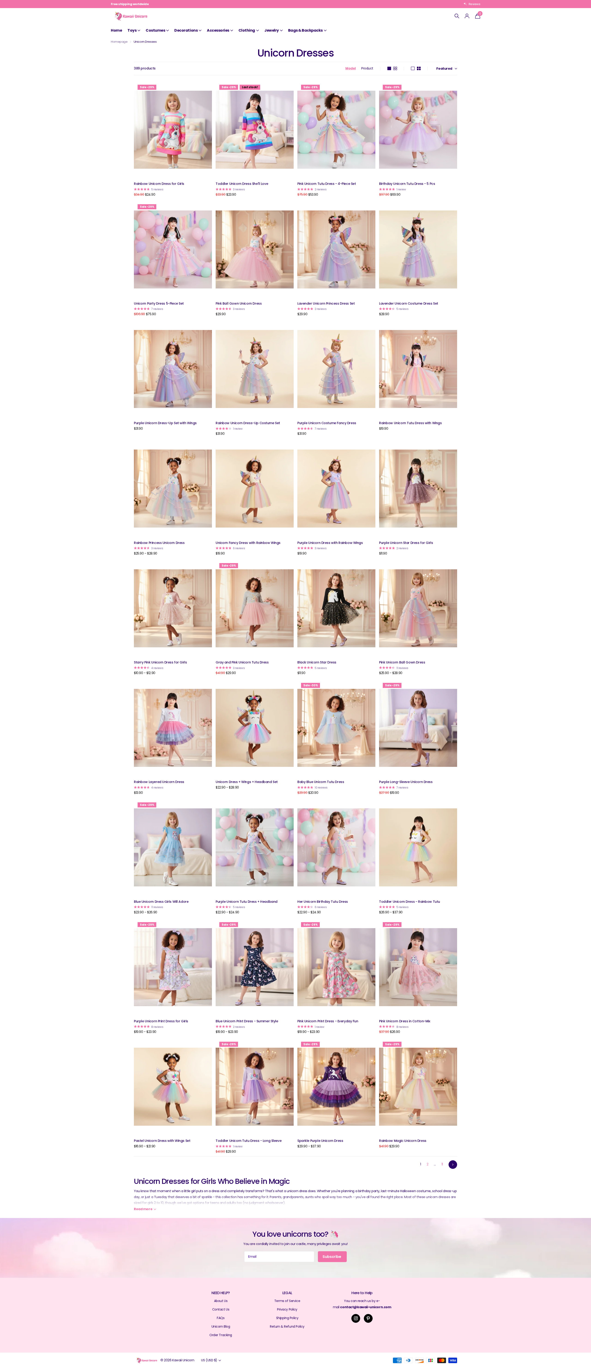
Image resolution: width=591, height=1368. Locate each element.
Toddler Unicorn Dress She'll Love (242, 183)
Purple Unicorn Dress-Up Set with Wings (165, 423)
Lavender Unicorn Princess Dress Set (326, 303)
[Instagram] (355, 1318)
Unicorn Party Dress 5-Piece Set (159, 303)
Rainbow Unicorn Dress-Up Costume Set (248, 423)
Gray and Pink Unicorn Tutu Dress (242, 662)
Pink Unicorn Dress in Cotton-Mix (404, 1021)
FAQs (220, 1318)
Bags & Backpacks (305, 30)
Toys (131, 30)
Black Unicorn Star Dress (316, 662)
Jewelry (271, 30)
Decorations (186, 30)
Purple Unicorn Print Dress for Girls (161, 1021)
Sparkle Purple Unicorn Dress (320, 1140)
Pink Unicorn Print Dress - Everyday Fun (327, 1021)
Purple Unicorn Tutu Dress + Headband (246, 901)
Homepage (119, 41)
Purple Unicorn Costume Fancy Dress (326, 423)
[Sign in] (467, 16)
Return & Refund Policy (287, 1326)
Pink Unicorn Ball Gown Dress (402, 662)
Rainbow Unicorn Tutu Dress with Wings (410, 423)
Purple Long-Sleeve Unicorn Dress (406, 782)
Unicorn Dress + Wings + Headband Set (247, 782)
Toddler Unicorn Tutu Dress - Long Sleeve (248, 1140)
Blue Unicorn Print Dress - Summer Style (247, 1021)
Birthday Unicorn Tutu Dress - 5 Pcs (407, 183)
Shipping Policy (287, 1318)
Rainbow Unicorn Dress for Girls (159, 183)
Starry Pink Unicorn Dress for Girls (160, 662)
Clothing (246, 30)
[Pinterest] (368, 1318)
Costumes (155, 30)
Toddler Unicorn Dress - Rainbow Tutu (409, 901)
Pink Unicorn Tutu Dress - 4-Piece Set (326, 183)
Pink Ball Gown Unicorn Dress (239, 303)
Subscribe (332, 1256)
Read (143, 1209)
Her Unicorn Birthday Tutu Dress (322, 901)
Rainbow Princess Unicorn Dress (159, 542)
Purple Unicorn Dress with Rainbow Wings (330, 542)
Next (453, 1164)
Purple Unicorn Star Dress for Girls (406, 542)
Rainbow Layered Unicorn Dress (159, 782)
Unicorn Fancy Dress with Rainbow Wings (248, 542)
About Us (221, 1301)
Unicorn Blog (220, 1326)
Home (116, 30)
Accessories (218, 30)
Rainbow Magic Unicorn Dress (402, 1140)
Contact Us (220, 1309)
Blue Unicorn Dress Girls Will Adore (161, 901)
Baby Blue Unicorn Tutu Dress (320, 782)
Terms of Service (287, 1301)
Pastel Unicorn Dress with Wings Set (162, 1140)
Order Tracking (220, 1335)
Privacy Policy (287, 1309)
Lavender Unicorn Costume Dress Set (408, 303)
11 (442, 1164)
